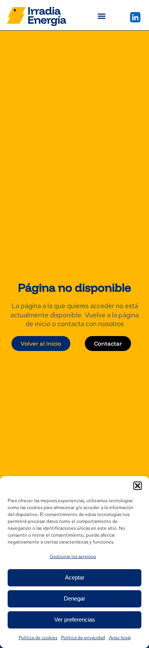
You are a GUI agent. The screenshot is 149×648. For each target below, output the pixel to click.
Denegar (74, 598)
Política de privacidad (83, 638)
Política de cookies (38, 638)
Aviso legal (120, 638)
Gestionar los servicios (73, 556)
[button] (137, 486)
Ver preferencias (74, 619)
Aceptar (74, 577)
